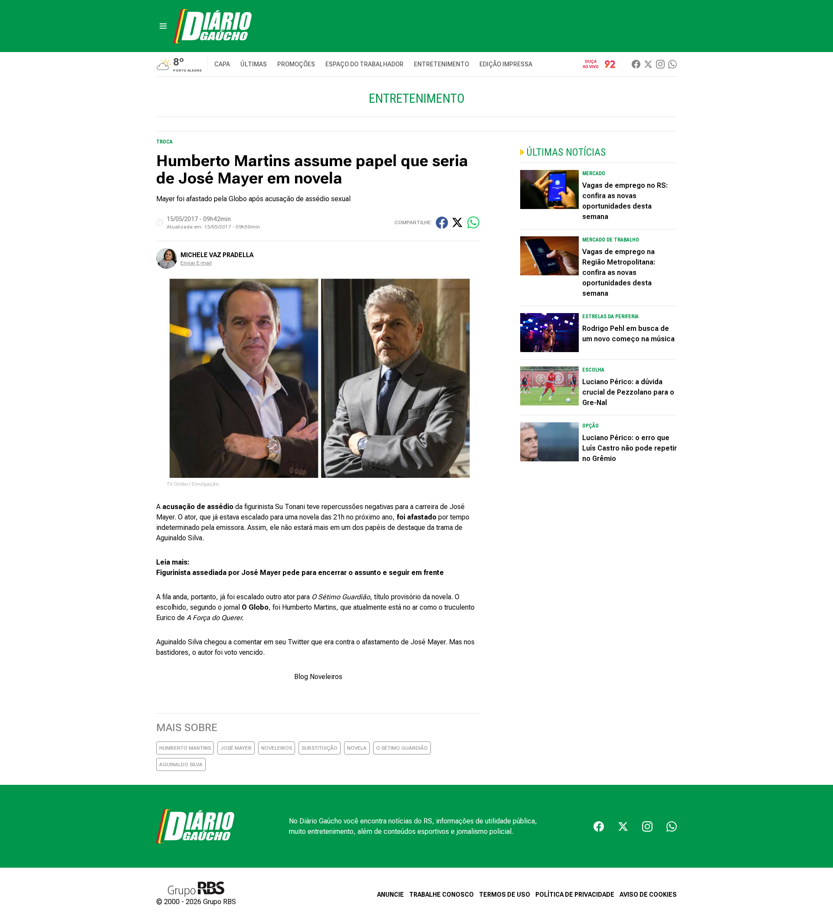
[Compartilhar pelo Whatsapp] (473, 222)
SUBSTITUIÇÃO (320, 748)
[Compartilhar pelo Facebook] (442, 222)
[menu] (163, 26)
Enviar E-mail (196, 263)
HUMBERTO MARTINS (185, 748)
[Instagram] (660, 64)
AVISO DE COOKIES (648, 894)
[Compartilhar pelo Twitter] (457, 222)
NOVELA (357, 748)
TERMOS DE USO (504, 894)
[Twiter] (648, 64)
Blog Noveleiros (318, 677)
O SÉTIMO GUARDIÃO (402, 748)
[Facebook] (636, 64)
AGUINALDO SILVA (181, 764)
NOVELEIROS (276, 748)
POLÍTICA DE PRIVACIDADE (574, 894)
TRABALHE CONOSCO (441, 894)
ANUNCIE (390, 894)
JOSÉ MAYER (236, 748)
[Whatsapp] (672, 64)
